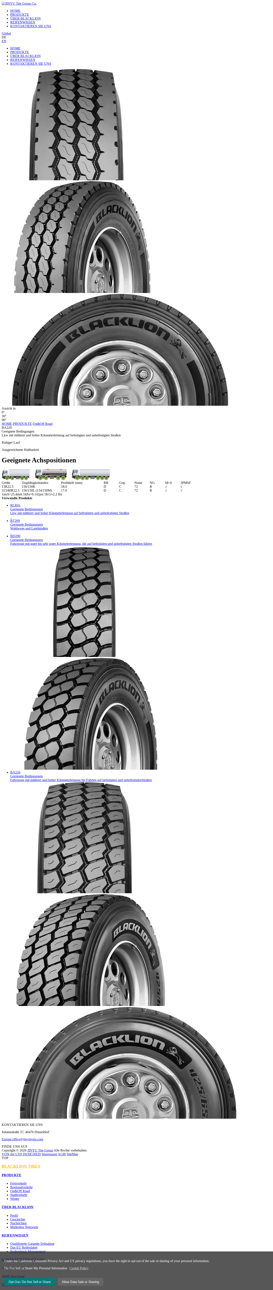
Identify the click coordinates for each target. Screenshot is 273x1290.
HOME (15, 48)
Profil (14, 1215)
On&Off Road (42, 424)
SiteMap (72, 1154)
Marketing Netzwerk (24, 1227)
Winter (14, 1199)
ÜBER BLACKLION (25, 56)
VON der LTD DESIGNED (21, 1154)
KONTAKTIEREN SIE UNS (30, 63)
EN (4, 41)
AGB (61, 1154)
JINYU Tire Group (40, 1150)
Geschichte (17, 1219)
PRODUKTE (19, 52)
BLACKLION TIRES (21, 1166)
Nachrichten (18, 1223)
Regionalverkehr (21, 1187)
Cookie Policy (79, 1268)
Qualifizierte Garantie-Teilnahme (32, 1243)
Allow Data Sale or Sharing (80, 1282)
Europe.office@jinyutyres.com (22, 1139)
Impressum (49, 1154)
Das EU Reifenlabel (23, 1247)
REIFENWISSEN (22, 60)
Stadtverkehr (18, 1195)
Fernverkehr (18, 1183)
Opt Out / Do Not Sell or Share (30, 1282)
